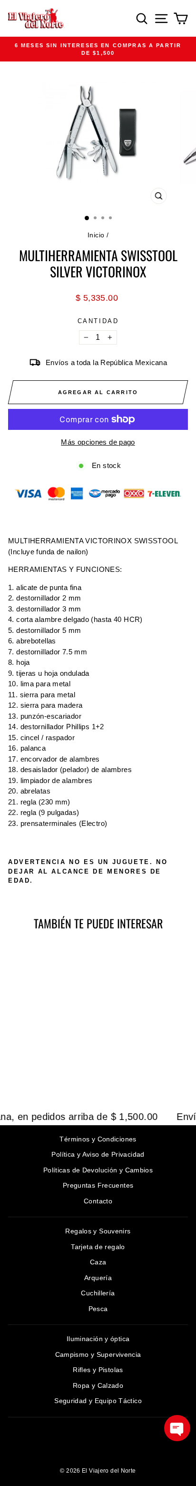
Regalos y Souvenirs (97, 1231)
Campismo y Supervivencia (98, 1354)
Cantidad (98, 321)
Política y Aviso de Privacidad (97, 1154)
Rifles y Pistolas (98, 1370)
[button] (177, 1428)
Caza (98, 1262)
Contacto (98, 1201)
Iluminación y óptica (98, 1339)
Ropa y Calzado (98, 1385)
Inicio (96, 235)
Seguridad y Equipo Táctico (98, 1401)
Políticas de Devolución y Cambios (98, 1170)
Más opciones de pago (98, 442)
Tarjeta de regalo (98, 1247)
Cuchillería (98, 1293)
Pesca (98, 1309)
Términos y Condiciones (97, 1139)
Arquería (98, 1278)
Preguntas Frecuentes (98, 1185)
